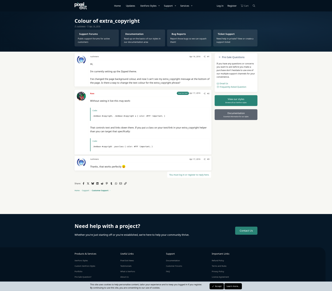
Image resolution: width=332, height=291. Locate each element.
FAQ (168, 271)
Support (168, 5)
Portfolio (78, 271)
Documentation (236, 115)
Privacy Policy (218, 271)
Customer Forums (174, 266)
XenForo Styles (148, 5)
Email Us (223, 83)
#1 (208, 56)
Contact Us (246, 230)
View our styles (236, 101)
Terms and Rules (219, 266)
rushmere (81, 26)
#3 (208, 159)
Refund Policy (218, 260)
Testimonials (126, 266)
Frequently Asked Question (232, 86)
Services (184, 5)
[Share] (204, 56)
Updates (130, 5)
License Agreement (220, 277)
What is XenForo (127, 271)
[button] (159, 6)
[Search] (254, 6)
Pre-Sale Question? (83, 277)
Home (117, 5)
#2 (208, 93)
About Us (124, 277)
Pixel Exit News (127, 260)
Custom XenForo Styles (85, 266)
